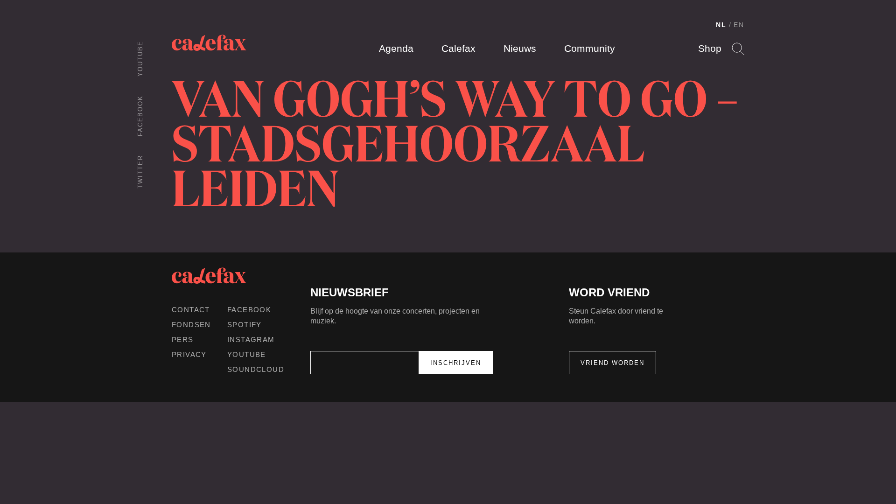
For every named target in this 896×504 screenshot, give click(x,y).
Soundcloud (255, 369)
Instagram (251, 339)
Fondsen (191, 325)
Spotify (244, 325)
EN (739, 24)
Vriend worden (612, 362)
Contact (191, 310)
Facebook (140, 115)
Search (738, 48)
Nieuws (520, 48)
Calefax (458, 48)
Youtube (140, 59)
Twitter (140, 172)
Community (589, 48)
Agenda (396, 48)
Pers (183, 339)
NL (721, 24)
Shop (709, 48)
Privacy (189, 354)
